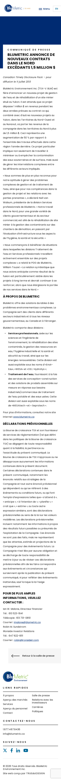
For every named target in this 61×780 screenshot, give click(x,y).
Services (8, 704)
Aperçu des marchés (15, 699)
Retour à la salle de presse (38, 655)
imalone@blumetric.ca (27, 622)
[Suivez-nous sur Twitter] (5, 750)
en (56, 8)
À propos (8, 695)
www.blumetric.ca (23, 417)
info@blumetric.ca (14, 734)
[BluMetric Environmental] (17, 8)
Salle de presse (41, 695)
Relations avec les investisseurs (42, 701)
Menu (46, 9)
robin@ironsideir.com (26, 640)
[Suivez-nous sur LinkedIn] (18, 750)
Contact (8, 712)
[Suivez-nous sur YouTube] (25, 750)
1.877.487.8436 (11, 729)
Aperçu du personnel (15, 708)
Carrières (37, 707)
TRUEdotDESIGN (35, 773)
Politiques (37, 711)
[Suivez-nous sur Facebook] (12, 750)
